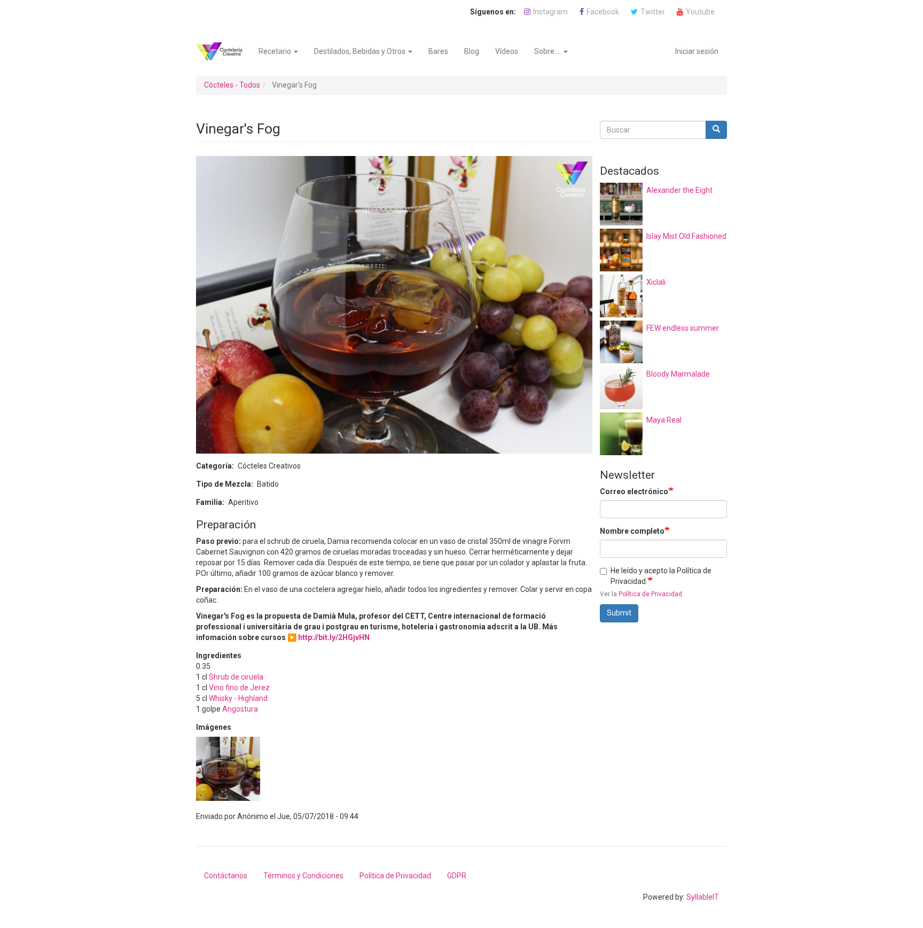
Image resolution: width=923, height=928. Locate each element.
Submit (619, 613)
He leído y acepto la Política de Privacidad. (661, 576)
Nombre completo (632, 531)
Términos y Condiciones (303, 875)
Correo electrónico (634, 491)
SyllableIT (702, 897)
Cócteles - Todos (232, 85)
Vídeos (506, 51)
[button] (228, 769)
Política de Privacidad (650, 594)
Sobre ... (548, 51)
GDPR (456, 875)
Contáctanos (225, 875)
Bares (438, 51)
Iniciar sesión (696, 51)
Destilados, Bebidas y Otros (360, 51)
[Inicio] (224, 51)
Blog (471, 51)
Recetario (276, 51)
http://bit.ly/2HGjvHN (334, 637)
